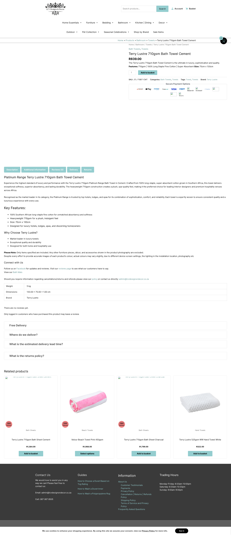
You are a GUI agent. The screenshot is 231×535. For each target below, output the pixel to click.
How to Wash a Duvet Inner (90, 488)
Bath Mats (17, 272)
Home (131, 45)
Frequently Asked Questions (131, 509)
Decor (162, 22)
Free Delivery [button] (18, 325)
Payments (125, 488)
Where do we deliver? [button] (23, 334)
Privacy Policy (127, 491)
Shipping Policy (128, 500)
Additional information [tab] (35, 169)
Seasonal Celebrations (115, 32)
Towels (149, 45)
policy (94, 279)
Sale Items (158, 32)
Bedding (106, 22)
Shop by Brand (141, 32)
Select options (87, 453)
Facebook (21, 268)
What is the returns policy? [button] (26, 356)
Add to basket (148, 72)
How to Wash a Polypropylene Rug (94, 493)
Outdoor (70, 32)
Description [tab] (12, 169)
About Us (122, 481)
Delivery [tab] (74, 169)
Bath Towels (134, 49)
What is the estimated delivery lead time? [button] (36, 344)
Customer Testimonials (132, 485)
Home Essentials (70, 22)
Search (162, 8)
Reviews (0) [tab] (57, 169)
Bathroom (123, 22)
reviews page (65, 268)
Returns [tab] (88, 169)
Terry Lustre (212, 79)
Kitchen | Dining (143, 22)
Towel (188, 79)
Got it (181, 531)
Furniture (90, 22)
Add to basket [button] (31, 453)
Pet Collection (89, 32)
